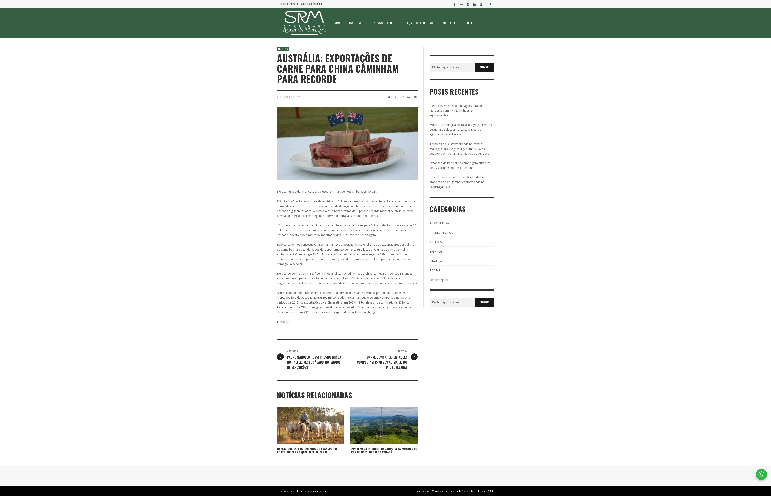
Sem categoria (439, 280)
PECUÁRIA (283, 49)
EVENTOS (436, 251)
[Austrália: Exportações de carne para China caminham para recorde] (347, 143)
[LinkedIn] (474, 4)
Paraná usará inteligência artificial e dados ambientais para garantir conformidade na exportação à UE (457, 182)
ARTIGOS (436, 242)
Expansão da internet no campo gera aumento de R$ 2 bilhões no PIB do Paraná (383, 450)
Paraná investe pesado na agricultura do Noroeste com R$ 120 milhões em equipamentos (456, 110)
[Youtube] (481, 4)
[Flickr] (461, 4)
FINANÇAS (437, 261)
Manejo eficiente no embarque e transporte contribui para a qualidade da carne (307, 450)
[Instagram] (468, 4)
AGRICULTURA (439, 223)
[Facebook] (455, 4)
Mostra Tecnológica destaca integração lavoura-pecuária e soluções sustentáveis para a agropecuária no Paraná (461, 129)
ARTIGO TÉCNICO (441, 232)
